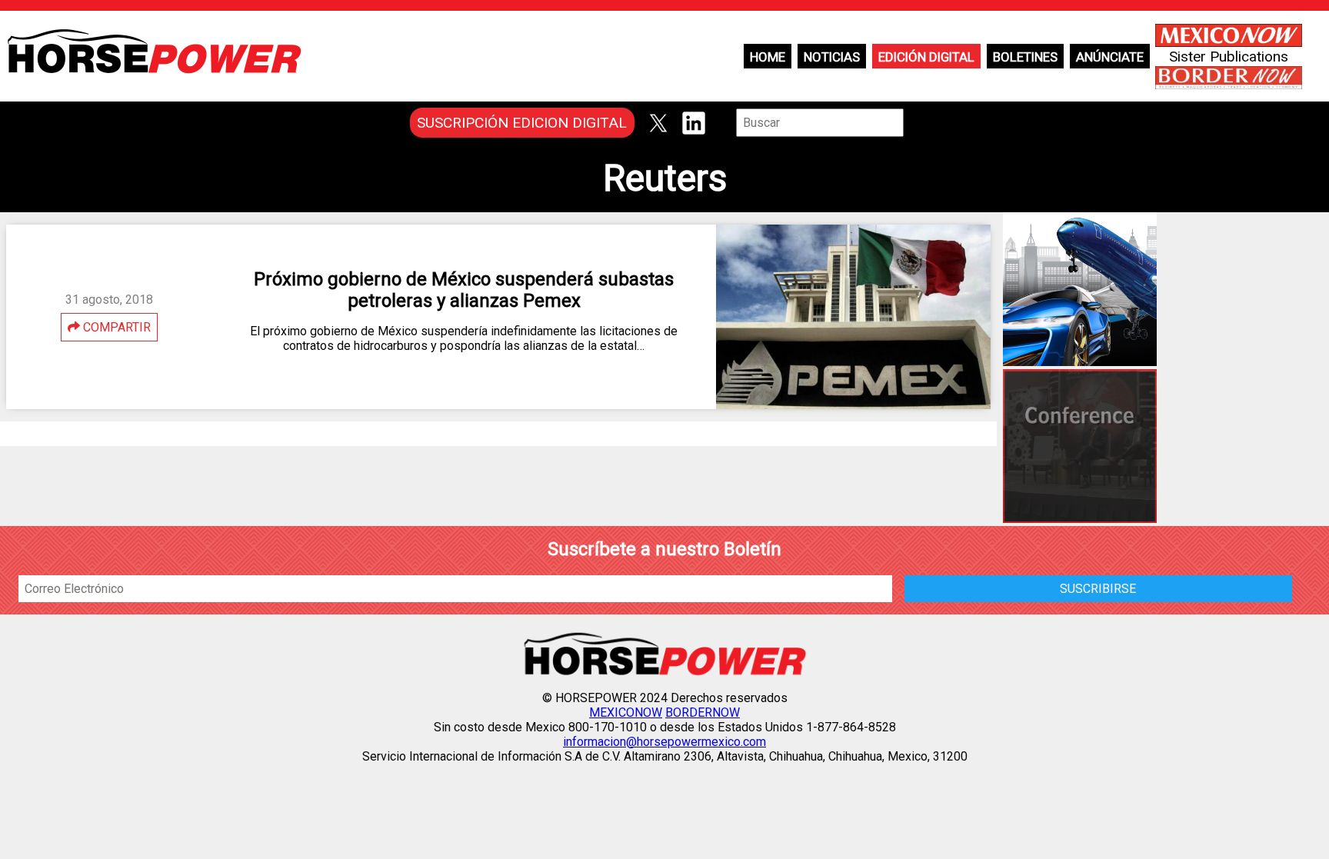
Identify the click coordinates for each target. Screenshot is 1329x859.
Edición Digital (926, 57)
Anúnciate (1110, 57)
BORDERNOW (702, 712)
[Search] (914, 123)
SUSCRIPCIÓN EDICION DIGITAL (522, 123)
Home (767, 57)
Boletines (1025, 57)
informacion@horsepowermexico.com (664, 741)
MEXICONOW (625, 712)
